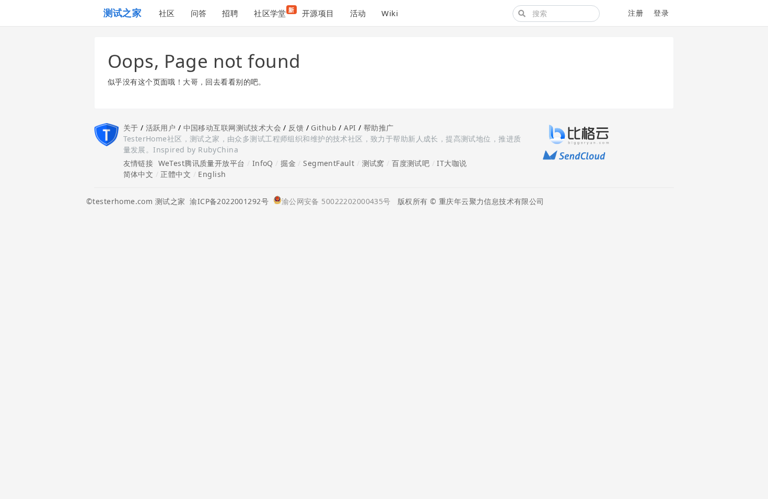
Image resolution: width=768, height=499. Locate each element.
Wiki (389, 13)
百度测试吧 (410, 163)
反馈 (296, 128)
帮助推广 (379, 128)
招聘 (230, 13)
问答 (199, 13)
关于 (130, 128)
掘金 (288, 163)
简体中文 (138, 174)
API (350, 128)
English (212, 174)
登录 (661, 13)
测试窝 (373, 163)
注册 (635, 13)
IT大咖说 (452, 163)
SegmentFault (328, 163)
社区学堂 (274, 12)
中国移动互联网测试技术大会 (232, 128)
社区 (167, 13)
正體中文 (175, 174)
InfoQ (262, 163)
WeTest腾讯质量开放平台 (201, 163)
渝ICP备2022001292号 (227, 201)
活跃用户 (161, 128)
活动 (358, 13)
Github (323, 128)
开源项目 (318, 13)
